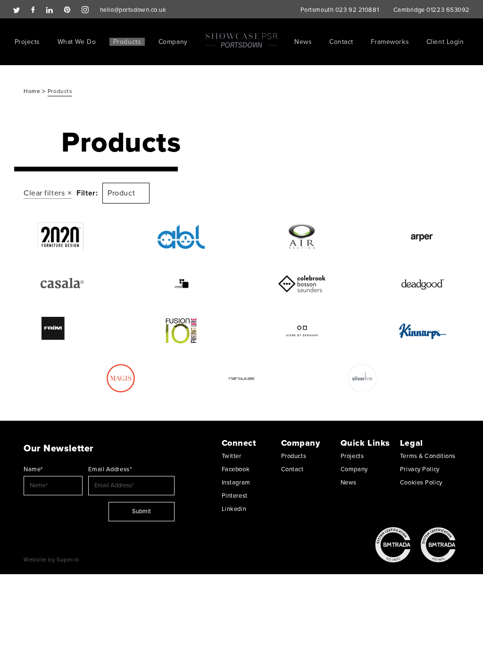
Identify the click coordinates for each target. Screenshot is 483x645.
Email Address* (110, 469)
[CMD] (181, 284)
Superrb (68, 559)
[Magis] (121, 378)
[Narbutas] (241, 378)
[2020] (60, 236)
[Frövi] (60, 331)
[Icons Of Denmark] (302, 331)
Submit (141, 511)
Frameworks (390, 42)
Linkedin (234, 509)
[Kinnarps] (422, 331)
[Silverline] (362, 378)
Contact (341, 42)
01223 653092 (448, 10)
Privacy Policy (420, 469)
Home (33, 91)
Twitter (232, 456)
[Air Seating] (302, 236)
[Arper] (422, 236)
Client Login (445, 42)
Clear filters (44, 193)
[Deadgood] (422, 284)
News (303, 42)
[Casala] (60, 284)
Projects (27, 42)
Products (127, 42)
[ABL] (181, 236)
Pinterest (235, 496)
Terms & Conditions (428, 456)
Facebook (236, 469)
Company (173, 42)
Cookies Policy (421, 482)
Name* (33, 469)
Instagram (236, 482)
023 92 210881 (357, 10)
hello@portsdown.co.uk (133, 10)
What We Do (77, 42)
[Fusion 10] (181, 331)
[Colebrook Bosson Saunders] (302, 284)
